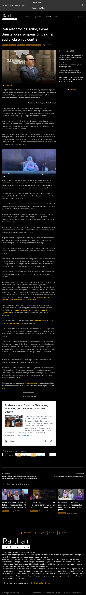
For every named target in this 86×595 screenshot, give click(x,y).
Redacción (9, 85)
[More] (47, 455)
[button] (82, 5)
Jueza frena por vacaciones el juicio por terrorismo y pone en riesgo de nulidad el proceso (70, 65)
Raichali (12, 45)
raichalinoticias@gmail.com (40, 583)
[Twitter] (82, 17)
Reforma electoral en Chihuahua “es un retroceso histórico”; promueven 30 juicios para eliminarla (71, 79)
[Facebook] (74, 17)
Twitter (64, 533)
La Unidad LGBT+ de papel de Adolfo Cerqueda (69, 476)
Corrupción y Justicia (33, 45)
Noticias (5, 45)
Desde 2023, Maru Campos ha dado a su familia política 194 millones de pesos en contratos (71, 58)
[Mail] (49, 533)
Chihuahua (21, 45)
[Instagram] (78, 17)
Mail (53, 533)
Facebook (27, 533)
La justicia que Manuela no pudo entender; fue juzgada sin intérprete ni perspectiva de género (71, 72)
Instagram (41, 533)
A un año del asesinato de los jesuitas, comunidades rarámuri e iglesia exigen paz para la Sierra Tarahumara (19, 477)
